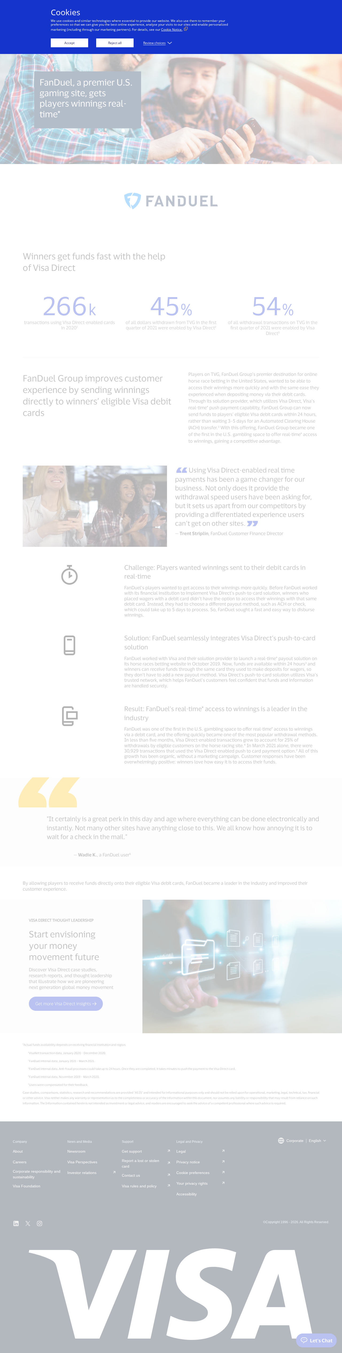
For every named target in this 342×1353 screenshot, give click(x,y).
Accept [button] (69, 43)
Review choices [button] (154, 43)
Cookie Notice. (171, 29)
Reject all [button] (115, 43)
